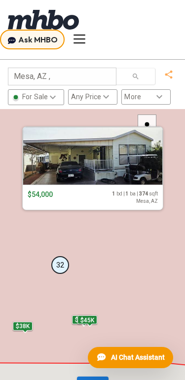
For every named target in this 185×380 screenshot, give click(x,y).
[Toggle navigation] (79, 39)
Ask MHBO (37, 39)
